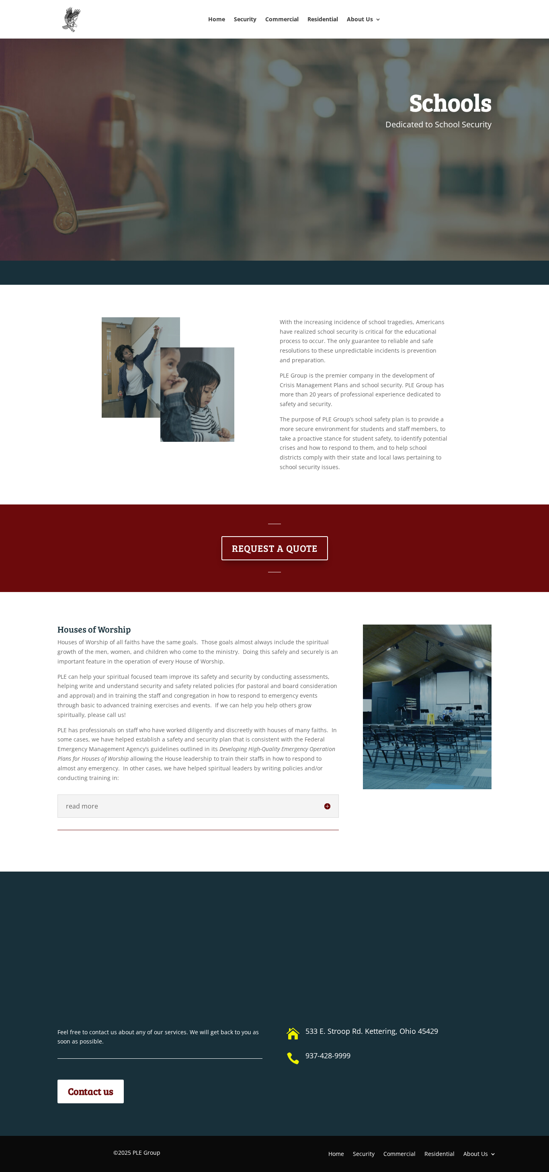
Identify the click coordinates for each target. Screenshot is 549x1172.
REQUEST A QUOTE (275, 548)
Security (245, 19)
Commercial (282, 19)
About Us (360, 19)
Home (216, 19)
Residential (322, 19)
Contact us (90, 1091)
